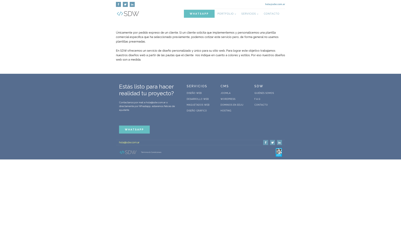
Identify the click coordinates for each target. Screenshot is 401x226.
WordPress (228, 99)
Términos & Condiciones (151, 152)
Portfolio (225, 13)
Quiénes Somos (264, 93)
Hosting (226, 110)
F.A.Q (257, 99)
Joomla (226, 93)
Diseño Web (194, 93)
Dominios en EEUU (232, 105)
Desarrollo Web (198, 99)
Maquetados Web (198, 105)
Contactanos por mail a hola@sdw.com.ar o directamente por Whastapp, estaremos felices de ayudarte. (147, 106)
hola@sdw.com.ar (129, 142)
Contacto (271, 13)
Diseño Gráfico (197, 110)
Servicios (248, 13)
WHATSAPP (199, 13)
